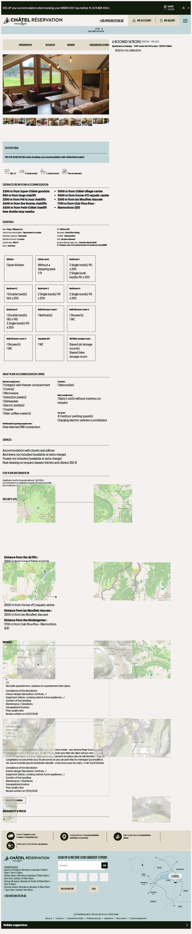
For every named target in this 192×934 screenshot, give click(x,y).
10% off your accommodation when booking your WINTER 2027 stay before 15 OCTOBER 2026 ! (56, 8)
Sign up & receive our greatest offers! (82, 857)
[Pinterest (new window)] (104, 877)
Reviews (71, 44)
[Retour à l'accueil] (32, 21)
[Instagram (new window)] (72, 877)
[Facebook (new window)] (62, 877)
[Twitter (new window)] (83, 877)
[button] (167, 20)
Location (50, 44)
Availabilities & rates (99, 44)
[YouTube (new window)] (93, 877)
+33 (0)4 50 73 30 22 (111, 20)
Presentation (25, 44)
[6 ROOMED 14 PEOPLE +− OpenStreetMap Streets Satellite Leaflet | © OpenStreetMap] (56, 527)
